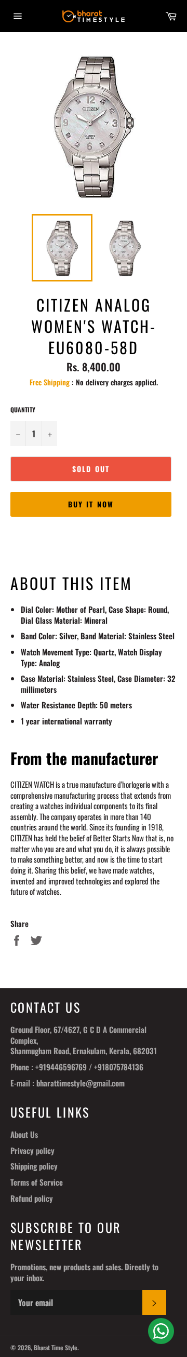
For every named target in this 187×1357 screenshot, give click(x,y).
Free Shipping (50, 382)
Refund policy (31, 1198)
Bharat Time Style (55, 1347)
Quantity (22, 410)
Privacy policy (32, 1150)
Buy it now (91, 504)
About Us (24, 1134)
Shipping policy (34, 1166)
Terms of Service (36, 1182)
